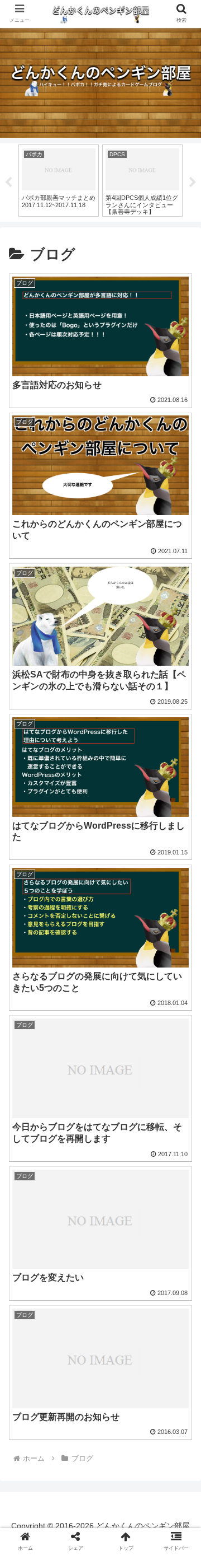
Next (192, 182)
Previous (8, 182)
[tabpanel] (62, 180)
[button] (179, 1143)
